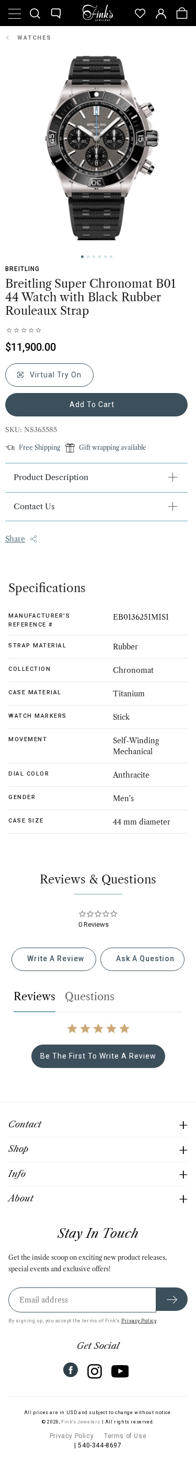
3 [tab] (94, 256)
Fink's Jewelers (80, 1422)
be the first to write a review (98, 1056)
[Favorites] (140, 13)
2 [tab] (88, 256)
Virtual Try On (55, 375)
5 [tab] (105, 256)
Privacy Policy (138, 1320)
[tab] (53, 959)
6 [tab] (111, 256)
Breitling (22, 269)
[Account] (161, 13)
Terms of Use (125, 1436)
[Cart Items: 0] (182, 13)
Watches (34, 37)
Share (15, 539)
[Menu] (14, 13)
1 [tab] (82, 256)
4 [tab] (99, 256)
